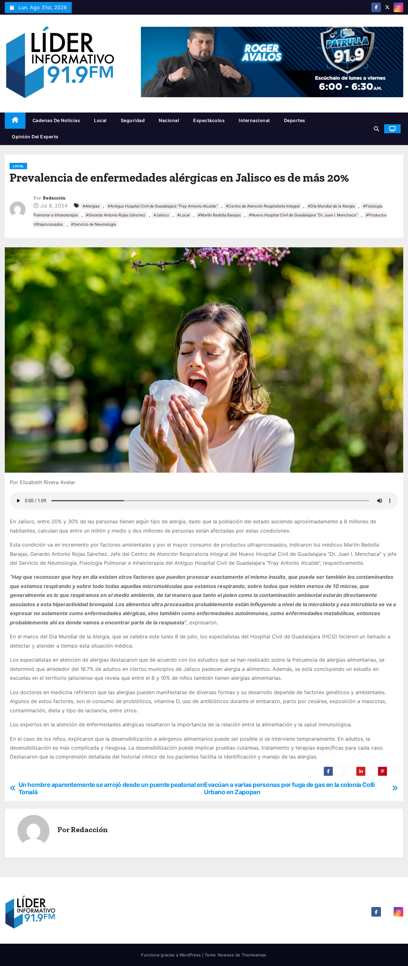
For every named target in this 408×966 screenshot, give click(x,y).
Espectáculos (209, 120)
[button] (376, 129)
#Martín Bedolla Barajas (219, 215)
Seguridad (133, 120)
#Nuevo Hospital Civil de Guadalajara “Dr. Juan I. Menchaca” (303, 215)
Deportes (294, 120)
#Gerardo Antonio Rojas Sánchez (115, 215)
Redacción (54, 198)
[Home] (15, 121)
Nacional (169, 120)
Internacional (254, 120)
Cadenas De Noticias (56, 120)
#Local (183, 215)
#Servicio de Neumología (93, 224)
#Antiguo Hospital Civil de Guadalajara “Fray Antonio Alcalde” (163, 206)
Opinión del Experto (35, 136)
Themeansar (254, 954)
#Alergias (91, 206)
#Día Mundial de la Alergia (331, 206)
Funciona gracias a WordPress (171, 954)
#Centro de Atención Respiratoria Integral (263, 206)
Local (100, 120)
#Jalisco (161, 215)
